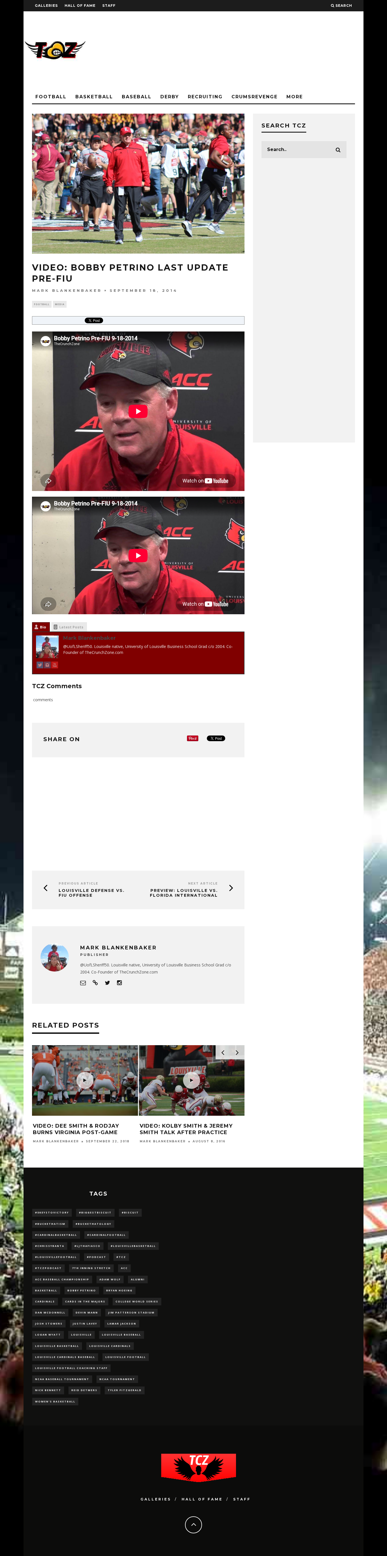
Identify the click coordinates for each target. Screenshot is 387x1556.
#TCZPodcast (48, 1268)
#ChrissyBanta (49, 1246)
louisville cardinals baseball (65, 1357)
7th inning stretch (91, 1268)
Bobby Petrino (81, 1290)
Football (51, 96)
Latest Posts (71, 627)
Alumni (138, 1279)
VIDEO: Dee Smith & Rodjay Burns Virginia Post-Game (76, 1129)
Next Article (203, 883)
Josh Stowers (49, 1323)
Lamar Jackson (121, 1323)
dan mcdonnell (50, 1312)
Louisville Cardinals (110, 1346)
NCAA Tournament (117, 1379)
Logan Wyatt (48, 1334)
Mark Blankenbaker (67, 290)
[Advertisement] (260, 51)
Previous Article (78, 883)
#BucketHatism (50, 1224)
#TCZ (121, 1257)
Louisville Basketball (57, 1346)
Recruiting (205, 96)
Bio (43, 627)
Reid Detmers (84, 1390)
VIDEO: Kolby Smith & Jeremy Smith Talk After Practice (186, 1129)
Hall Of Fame (80, 5)
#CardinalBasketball (56, 1235)
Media (60, 304)
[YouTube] (54, 666)
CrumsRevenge (254, 96)
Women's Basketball (55, 1401)
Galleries (46, 5)
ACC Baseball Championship (62, 1279)
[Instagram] (47, 666)
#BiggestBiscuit (95, 1212)
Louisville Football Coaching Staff (71, 1368)
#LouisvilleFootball (56, 1257)
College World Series (137, 1301)
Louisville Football (125, 1357)
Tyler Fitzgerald (125, 1390)
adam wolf (110, 1279)
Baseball (137, 96)
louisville (81, 1334)
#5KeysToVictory (52, 1212)
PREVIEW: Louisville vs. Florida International (184, 893)
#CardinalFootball (106, 1235)
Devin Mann (87, 1312)
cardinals (45, 1301)
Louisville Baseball (121, 1334)
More (294, 96)
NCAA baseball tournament (62, 1379)
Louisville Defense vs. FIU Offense (92, 893)
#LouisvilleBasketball (133, 1246)
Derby (169, 96)
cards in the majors (85, 1301)
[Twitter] (40, 666)
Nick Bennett (48, 1390)
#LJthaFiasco (88, 1246)
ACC (124, 1268)
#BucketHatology (93, 1224)
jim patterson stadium (131, 1312)
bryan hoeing (119, 1290)
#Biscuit (130, 1212)
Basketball (94, 96)
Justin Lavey (85, 1323)
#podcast (96, 1257)
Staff (109, 5)
